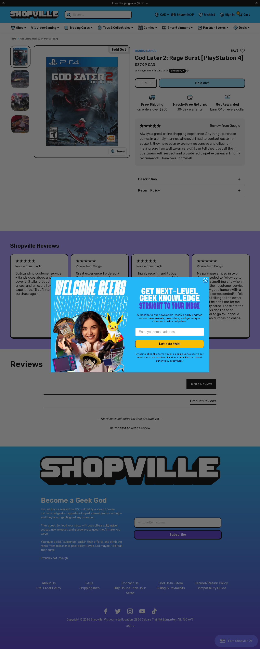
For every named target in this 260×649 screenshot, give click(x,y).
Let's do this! (169, 344)
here (180, 360)
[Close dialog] (206, 281)
